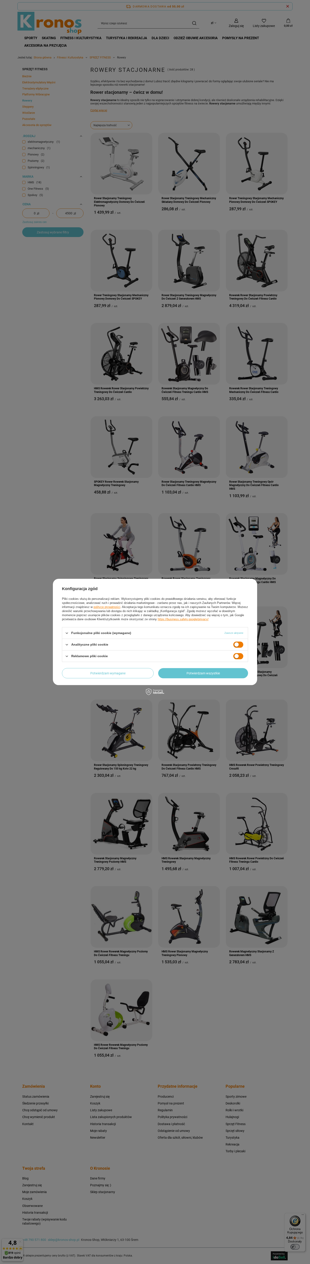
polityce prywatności (106, 607)
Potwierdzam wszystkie (203, 673)
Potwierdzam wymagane (107, 673)
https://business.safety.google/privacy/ (183, 619)
